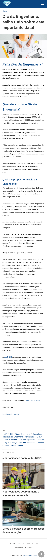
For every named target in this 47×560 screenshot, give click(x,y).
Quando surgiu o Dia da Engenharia (19, 442)
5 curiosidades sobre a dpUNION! (22, 458)
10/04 (5, 434)
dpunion (40, 440)
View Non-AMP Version (30, 555)
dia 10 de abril (11, 440)
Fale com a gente (33, 400)
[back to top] (41, 554)
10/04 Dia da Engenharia (20, 434)
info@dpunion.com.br (11, 414)
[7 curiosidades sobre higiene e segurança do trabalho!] (23, 476)
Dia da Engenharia (27, 440)
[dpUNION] (7, 4)
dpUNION (8, 357)
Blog (5, 11)
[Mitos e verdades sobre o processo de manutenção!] (23, 513)
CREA (39, 437)
